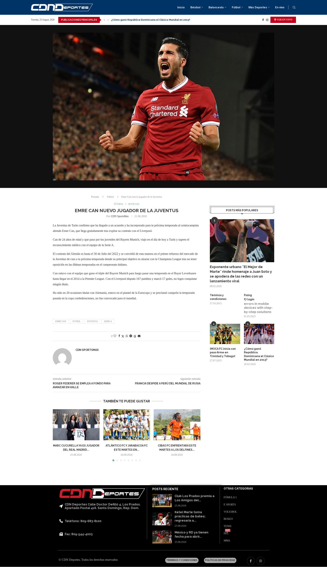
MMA (227, 540)
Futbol (76, 321)
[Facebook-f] (251, 561)
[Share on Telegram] (130, 336)
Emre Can (60, 321)
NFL (226, 533)
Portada (95, 196)
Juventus (92, 321)
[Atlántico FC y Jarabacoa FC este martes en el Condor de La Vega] (126, 424)
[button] (104, 20)
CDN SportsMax (120, 216)
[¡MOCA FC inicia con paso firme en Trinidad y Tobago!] (225, 334)
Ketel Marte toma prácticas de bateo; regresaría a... (190, 516)
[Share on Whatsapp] (127, 336)
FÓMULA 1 (230, 497)
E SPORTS (230, 504)
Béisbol (195, 7)
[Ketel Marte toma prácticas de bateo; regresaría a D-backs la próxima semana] (162, 518)
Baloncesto (216, 7)
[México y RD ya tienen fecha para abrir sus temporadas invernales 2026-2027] (162, 537)
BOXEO (228, 519)
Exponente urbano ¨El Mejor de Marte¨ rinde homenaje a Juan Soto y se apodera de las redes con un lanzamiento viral (241, 274)
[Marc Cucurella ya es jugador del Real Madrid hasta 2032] (76, 424)
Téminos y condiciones (218, 297)
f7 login (249, 299)
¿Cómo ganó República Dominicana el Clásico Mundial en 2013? (259, 354)
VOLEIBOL (230, 512)
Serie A (108, 321)
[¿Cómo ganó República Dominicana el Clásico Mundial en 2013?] (259, 334)
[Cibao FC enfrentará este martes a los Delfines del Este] (177, 424)
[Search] (294, 7)
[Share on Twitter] (122, 336)
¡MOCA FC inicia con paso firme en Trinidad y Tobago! (223, 352)
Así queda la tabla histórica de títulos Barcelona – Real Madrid (150, 19)
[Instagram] (267, 19)
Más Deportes (257, 7)
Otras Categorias (238, 488)
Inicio (181, 7)
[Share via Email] (139, 336)
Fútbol (236, 7)
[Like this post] (115, 336)
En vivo (279, 7)
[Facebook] (263, 19)
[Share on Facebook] (119, 336)
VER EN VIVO (284, 19)
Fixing (248, 295)
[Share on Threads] (135, 336)
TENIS (227, 526)
